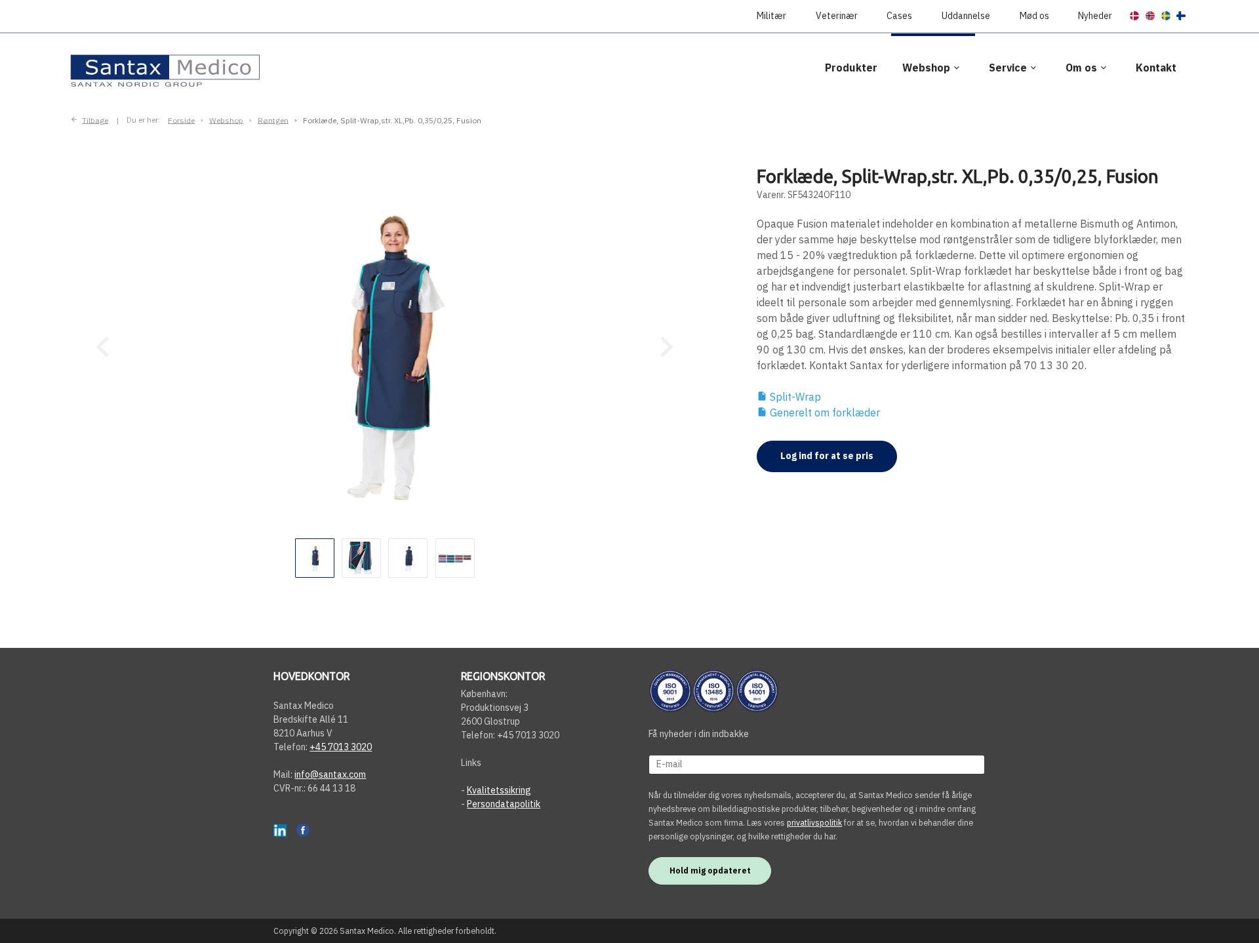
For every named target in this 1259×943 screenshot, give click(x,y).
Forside (181, 120)
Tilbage (95, 120)
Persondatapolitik (503, 804)
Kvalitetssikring (499, 790)
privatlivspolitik (814, 822)
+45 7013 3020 (341, 747)
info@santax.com (330, 774)
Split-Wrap (789, 396)
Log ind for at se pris (826, 456)
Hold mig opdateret (710, 870)
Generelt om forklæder (818, 412)
